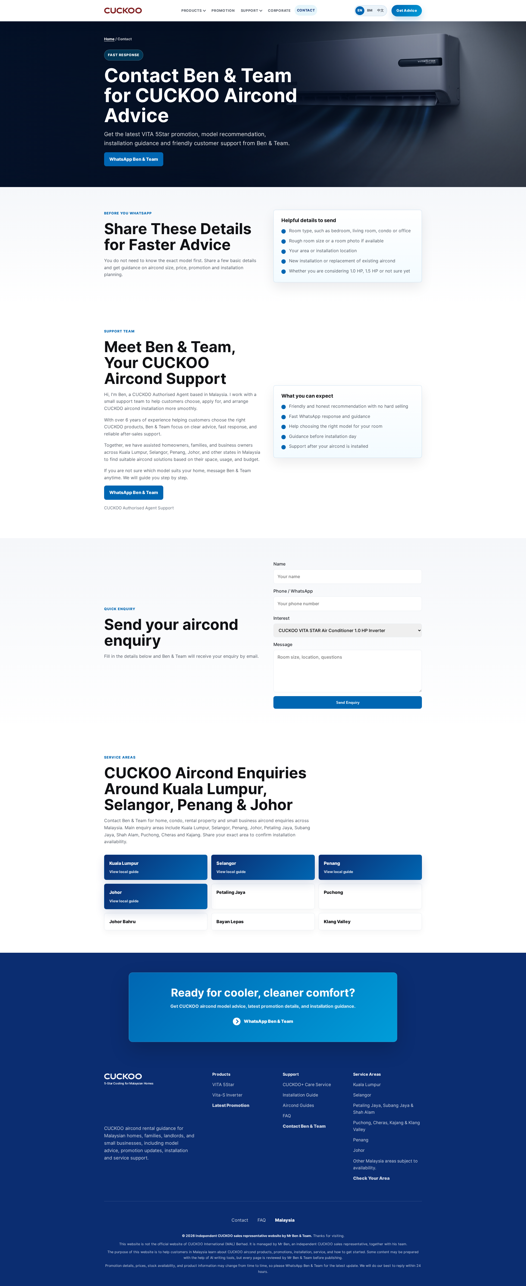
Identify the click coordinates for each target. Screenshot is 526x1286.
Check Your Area (371, 1178)
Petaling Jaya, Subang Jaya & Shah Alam (383, 1109)
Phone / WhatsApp (293, 591)
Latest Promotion (230, 1105)
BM (369, 10)
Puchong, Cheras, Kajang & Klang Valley (386, 1126)
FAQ (287, 1115)
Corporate (279, 10)
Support (249, 10)
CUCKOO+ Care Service (307, 1084)
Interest (281, 618)
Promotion (223, 10)
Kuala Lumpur (124, 863)
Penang (332, 863)
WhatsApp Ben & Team (133, 159)
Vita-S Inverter (227, 1095)
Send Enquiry (347, 703)
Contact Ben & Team (304, 1126)
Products (191, 10)
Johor (115, 892)
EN (360, 10)
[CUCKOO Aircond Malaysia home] (123, 10)
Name (279, 564)
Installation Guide (300, 1095)
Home (109, 39)
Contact (306, 10)
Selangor (226, 863)
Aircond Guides (298, 1105)
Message (282, 644)
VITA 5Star (223, 1084)
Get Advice (406, 10)
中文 (380, 10)
